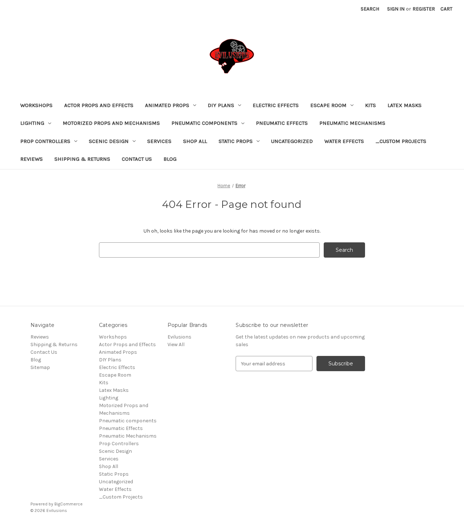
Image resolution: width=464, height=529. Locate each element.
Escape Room (328, 105)
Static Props (236, 141)
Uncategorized (292, 141)
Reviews (31, 159)
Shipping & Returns (82, 159)
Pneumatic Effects (282, 123)
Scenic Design (109, 141)
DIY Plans (221, 105)
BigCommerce (68, 504)
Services (159, 141)
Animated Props (167, 105)
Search (370, 9)
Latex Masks (405, 105)
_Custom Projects (401, 141)
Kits (370, 105)
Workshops (36, 105)
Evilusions (179, 337)
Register (424, 9)
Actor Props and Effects (98, 105)
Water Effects (344, 141)
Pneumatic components (204, 123)
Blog (170, 159)
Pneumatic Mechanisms (352, 123)
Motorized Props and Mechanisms (111, 123)
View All (176, 344)
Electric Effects (276, 105)
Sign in (396, 9)
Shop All (195, 141)
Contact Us (137, 159)
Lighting (32, 123)
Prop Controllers (45, 141)
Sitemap (40, 367)
